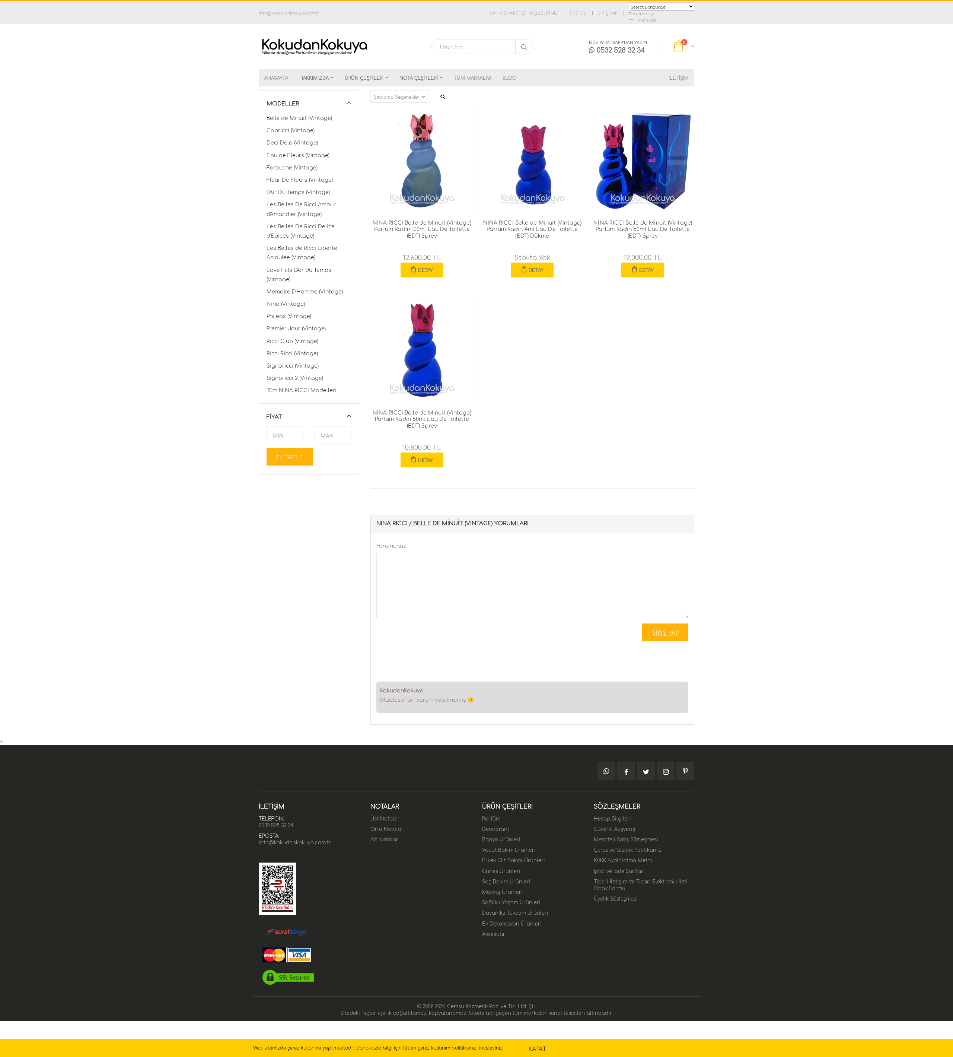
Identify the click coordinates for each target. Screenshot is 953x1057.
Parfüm (491, 818)
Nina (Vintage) (286, 303)
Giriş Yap (665, 632)
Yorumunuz (391, 545)
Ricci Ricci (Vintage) (292, 353)
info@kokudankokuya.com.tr (295, 841)
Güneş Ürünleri (501, 870)
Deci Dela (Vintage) (292, 142)
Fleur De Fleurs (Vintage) (300, 179)
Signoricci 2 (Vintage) (295, 377)
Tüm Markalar (472, 77)
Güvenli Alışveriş (614, 828)
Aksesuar (493, 933)
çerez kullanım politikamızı (448, 1047)
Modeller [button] (283, 103)
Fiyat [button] (274, 416)
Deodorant (495, 828)
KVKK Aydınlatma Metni (623, 859)
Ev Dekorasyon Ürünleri (512, 923)
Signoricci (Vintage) (293, 365)
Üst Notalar (385, 818)
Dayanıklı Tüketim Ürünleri (515, 912)
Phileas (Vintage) (289, 315)
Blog (509, 77)
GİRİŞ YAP (607, 13)
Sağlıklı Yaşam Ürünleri (511, 901)
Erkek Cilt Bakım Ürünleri (513, 859)
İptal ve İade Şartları (619, 870)
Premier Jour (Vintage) (296, 328)
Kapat (537, 1048)
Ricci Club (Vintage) (292, 340)
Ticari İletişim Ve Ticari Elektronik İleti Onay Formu (641, 884)
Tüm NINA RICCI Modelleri (302, 389)
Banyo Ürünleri (501, 838)
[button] (683, 46)
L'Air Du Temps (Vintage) (298, 191)
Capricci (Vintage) (291, 130)
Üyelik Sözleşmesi (616, 898)
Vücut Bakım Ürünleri (509, 849)
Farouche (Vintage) (292, 167)
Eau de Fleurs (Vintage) (298, 154)
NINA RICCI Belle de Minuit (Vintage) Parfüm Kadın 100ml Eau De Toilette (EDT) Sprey (422, 228)
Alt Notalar (384, 838)
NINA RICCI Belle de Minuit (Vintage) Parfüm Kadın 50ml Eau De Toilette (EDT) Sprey (642, 228)
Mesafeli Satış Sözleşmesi (626, 838)
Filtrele (289, 457)
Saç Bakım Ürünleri (506, 881)
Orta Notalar (387, 828)
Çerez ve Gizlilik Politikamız (628, 849)
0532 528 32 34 (276, 824)
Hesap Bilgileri (612, 818)
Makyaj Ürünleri (502, 891)
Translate (647, 20)
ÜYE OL (577, 13)
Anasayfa (276, 77)
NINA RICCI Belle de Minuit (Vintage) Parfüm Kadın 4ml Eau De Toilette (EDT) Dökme (532, 228)
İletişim (679, 77)
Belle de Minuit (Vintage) (299, 117)
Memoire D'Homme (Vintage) (305, 291)
